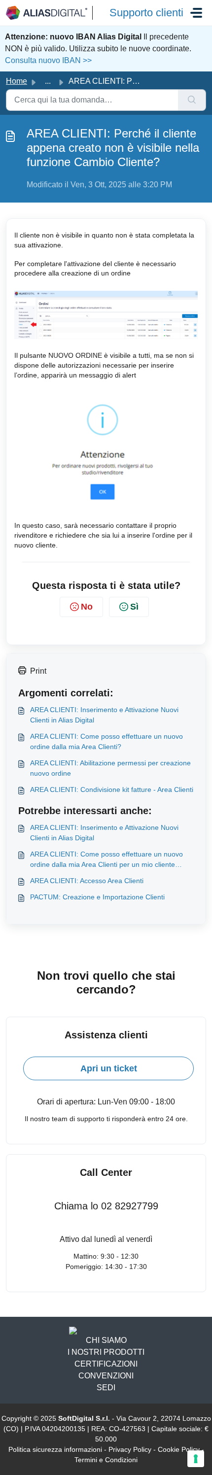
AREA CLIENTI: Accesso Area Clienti (86, 881)
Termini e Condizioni (106, 1460)
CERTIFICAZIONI (106, 1364)
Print (38, 671)
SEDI (106, 1387)
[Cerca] (192, 100)
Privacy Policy (129, 1449)
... (48, 81)
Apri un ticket (108, 1068)
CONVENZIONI (106, 1376)
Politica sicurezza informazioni (55, 1449)
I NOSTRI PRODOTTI (106, 1352)
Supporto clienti (146, 12)
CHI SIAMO (106, 1340)
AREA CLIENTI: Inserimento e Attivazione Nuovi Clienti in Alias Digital (104, 715)
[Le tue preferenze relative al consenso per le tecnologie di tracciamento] (195, 1458)
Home (16, 81)
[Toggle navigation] (196, 13)
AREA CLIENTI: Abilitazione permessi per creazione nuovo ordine (110, 768)
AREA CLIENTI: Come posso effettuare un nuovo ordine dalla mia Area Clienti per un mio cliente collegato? (106, 860)
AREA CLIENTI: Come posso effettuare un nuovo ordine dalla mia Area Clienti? (106, 741)
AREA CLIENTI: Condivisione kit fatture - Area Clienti (111, 789)
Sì (134, 607)
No (87, 607)
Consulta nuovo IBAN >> (48, 60)
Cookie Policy (179, 1449)
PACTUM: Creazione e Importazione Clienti (97, 897)
